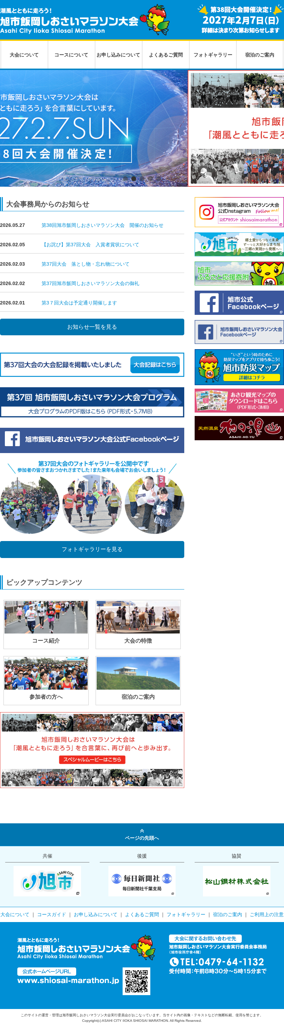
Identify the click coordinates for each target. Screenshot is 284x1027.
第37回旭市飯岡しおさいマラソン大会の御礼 (90, 283)
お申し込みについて (118, 54)
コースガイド (51, 914)
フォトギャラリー (213, 54)
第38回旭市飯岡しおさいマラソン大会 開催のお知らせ (102, 225)
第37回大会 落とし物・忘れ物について (86, 264)
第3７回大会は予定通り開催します (79, 303)
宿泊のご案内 (259, 54)
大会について (24, 54)
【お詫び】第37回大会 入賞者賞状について (90, 244)
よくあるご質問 (166, 54)
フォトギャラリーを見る (92, 549)
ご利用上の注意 (267, 914)
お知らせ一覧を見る (92, 327)
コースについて (71, 54)
